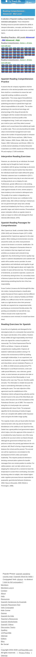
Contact (4, 591)
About (3, 594)
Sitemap (4, 636)
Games (4, 613)
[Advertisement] (18, 515)
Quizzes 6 (27, 51)
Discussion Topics (8, 627)
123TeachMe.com (25, 650)
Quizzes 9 (27, 54)
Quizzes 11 (16, 57)
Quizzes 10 (5, 57)
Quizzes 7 (4, 54)
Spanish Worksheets (9, 622)
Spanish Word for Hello (23, 577)
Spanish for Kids (7, 616)
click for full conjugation (13, 582)
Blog (3, 641)
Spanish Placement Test (10, 605)
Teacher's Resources (9, 619)
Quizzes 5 (16, 51)
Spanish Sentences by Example (13, 602)
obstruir (20, 579)
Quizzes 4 (4, 51)
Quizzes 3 (27, 48)
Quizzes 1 (4, 48)
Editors (3, 639)
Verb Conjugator (7, 608)
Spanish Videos (7, 625)
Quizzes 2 (16, 48)
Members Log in (7, 588)
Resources (5, 599)
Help (3, 596)
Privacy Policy (24, 653)
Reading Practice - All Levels (13, 37)
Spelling (4, 630)
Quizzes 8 (16, 54)
